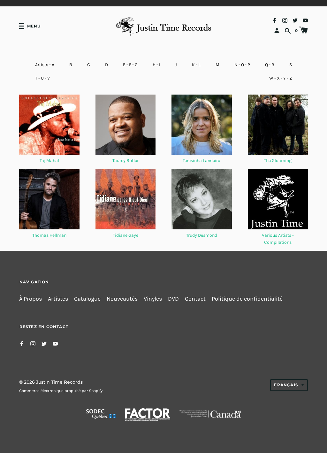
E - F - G (130, 64)
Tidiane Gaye (125, 235)
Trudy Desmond (201, 235)
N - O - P (242, 64)
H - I (156, 64)
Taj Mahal (49, 160)
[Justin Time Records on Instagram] (284, 20)
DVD (173, 299)
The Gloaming (278, 160)
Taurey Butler (125, 160)
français (286, 384)
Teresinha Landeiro (201, 160)
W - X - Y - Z (280, 78)
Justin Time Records (59, 382)
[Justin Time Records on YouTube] (305, 20)
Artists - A (44, 64)
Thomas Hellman (49, 235)
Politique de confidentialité (247, 299)
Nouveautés (122, 299)
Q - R (269, 64)
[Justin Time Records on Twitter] (295, 20)
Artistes (58, 299)
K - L (196, 64)
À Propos (30, 299)
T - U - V (42, 78)
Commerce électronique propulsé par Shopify (61, 390)
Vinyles (153, 299)
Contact (195, 299)
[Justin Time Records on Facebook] (274, 20)
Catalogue (87, 299)
